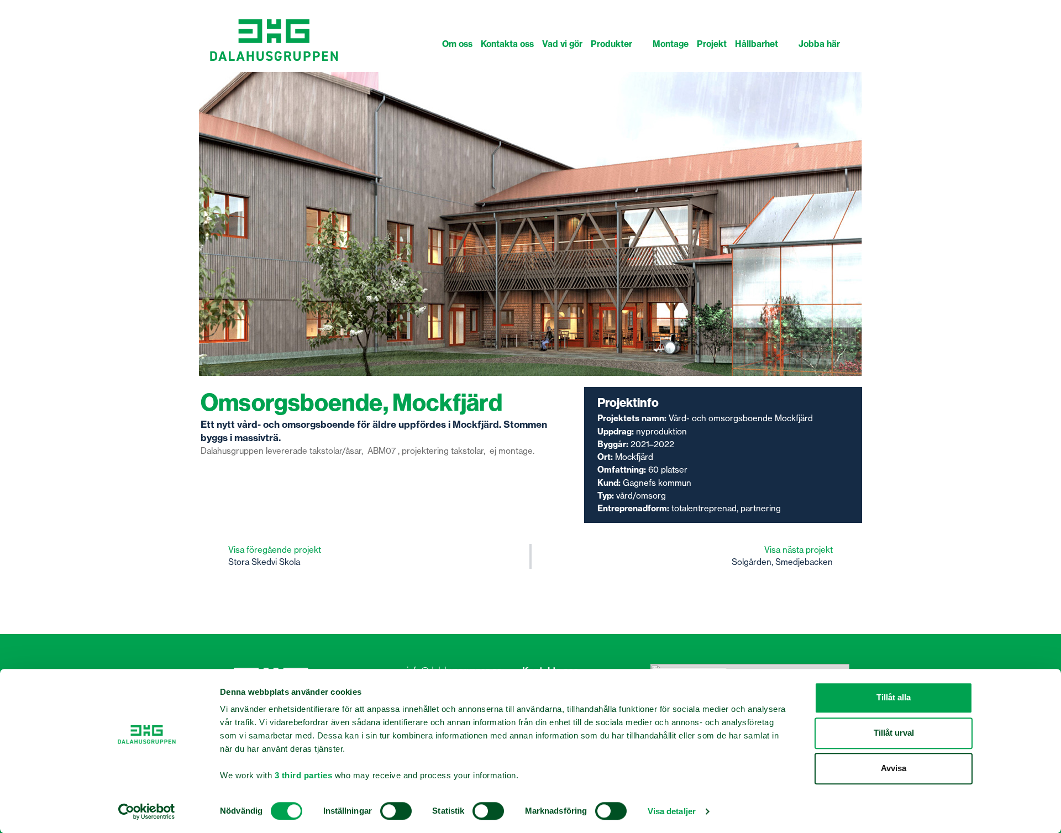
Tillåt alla (893, 697)
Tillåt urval (894, 732)
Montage (671, 44)
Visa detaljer (672, 811)
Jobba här (819, 44)
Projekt (712, 44)
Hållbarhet (756, 44)
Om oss (457, 44)
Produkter (611, 44)
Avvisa (893, 768)
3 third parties (304, 775)
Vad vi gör (562, 44)
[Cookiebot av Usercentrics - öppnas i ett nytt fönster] (146, 811)
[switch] (396, 811)
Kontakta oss (507, 44)
